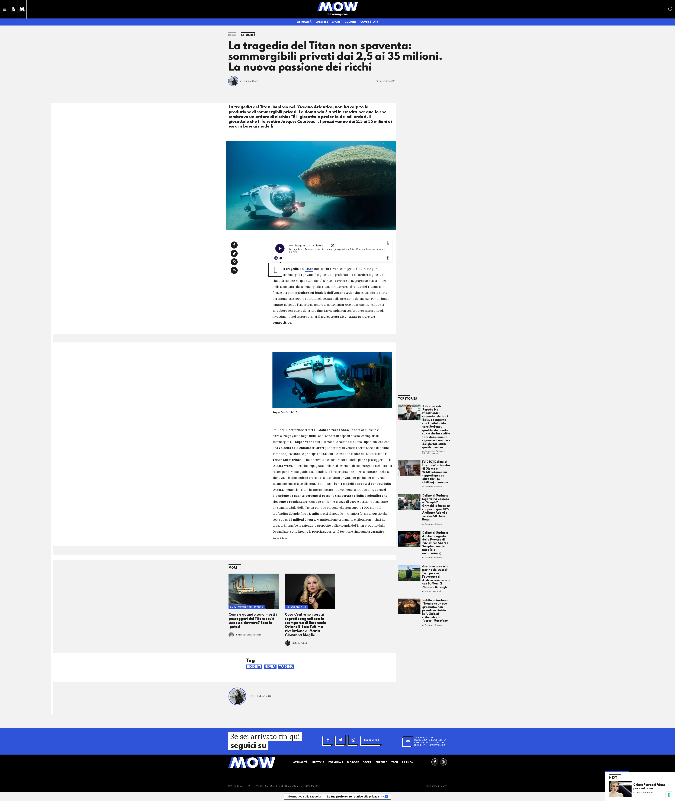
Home (232, 35)
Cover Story (369, 22)
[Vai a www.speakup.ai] (388, 243)
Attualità (304, 22)
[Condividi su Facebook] (234, 245)
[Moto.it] (22, 9)
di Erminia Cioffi (249, 81)
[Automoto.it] (13, 9)
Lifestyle (322, 22)
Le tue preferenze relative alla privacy (353, 796)
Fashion (407, 762)
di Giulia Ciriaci (299, 643)
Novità (270, 667)
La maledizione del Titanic (246, 607)
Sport (336, 22)
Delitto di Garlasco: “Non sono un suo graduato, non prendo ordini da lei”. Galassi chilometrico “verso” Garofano (435, 610)
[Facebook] (328, 740)
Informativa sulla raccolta (304, 796)
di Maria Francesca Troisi (248, 634)
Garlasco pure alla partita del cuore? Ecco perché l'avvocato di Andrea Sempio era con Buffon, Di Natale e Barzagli (436, 577)
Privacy (442, 787)
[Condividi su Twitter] (234, 253)
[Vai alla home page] (337, 6)
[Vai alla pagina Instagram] (443, 761)
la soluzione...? (296, 607)
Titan (309, 269)
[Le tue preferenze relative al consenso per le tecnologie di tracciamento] (669, 795)
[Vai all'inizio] (251, 762)
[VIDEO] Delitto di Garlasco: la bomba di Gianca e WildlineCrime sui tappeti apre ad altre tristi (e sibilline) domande (436, 472)
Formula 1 (335, 762)
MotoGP (353, 762)
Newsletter (371, 739)
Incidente (254, 667)
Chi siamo (431, 787)
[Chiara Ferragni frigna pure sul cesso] (620, 789)
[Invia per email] (234, 270)
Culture (350, 22)
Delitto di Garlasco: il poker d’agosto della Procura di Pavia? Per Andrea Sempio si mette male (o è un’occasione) (435, 543)
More (233, 567)
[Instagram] (353, 740)
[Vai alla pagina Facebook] (434, 761)
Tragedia (286, 667)
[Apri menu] (4, 9)
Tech (394, 762)
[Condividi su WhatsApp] (234, 261)
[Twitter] (341, 740)
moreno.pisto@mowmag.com (429, 744)
